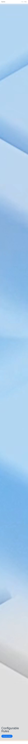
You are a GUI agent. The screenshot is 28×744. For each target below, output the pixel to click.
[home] (3, 2)
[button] (24, 1)
